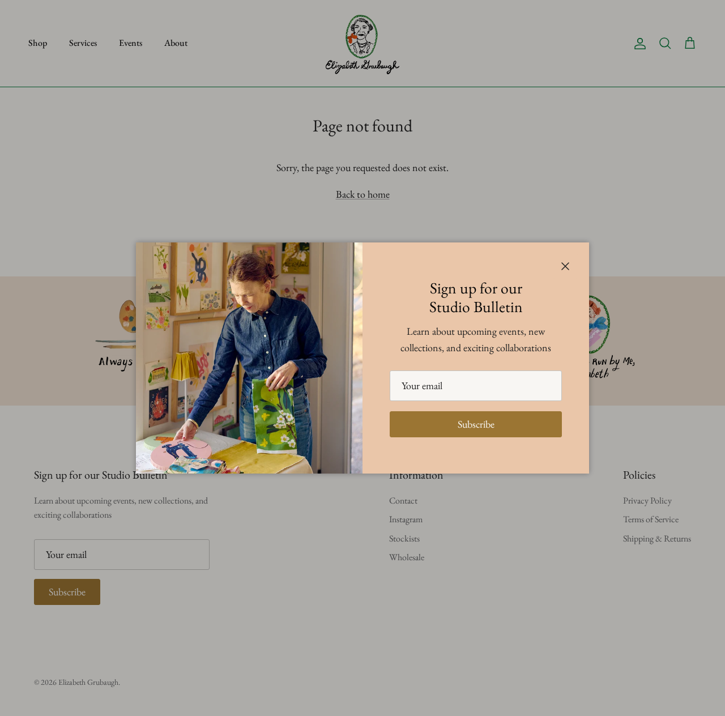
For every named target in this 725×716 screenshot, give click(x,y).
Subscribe (476, 424)
